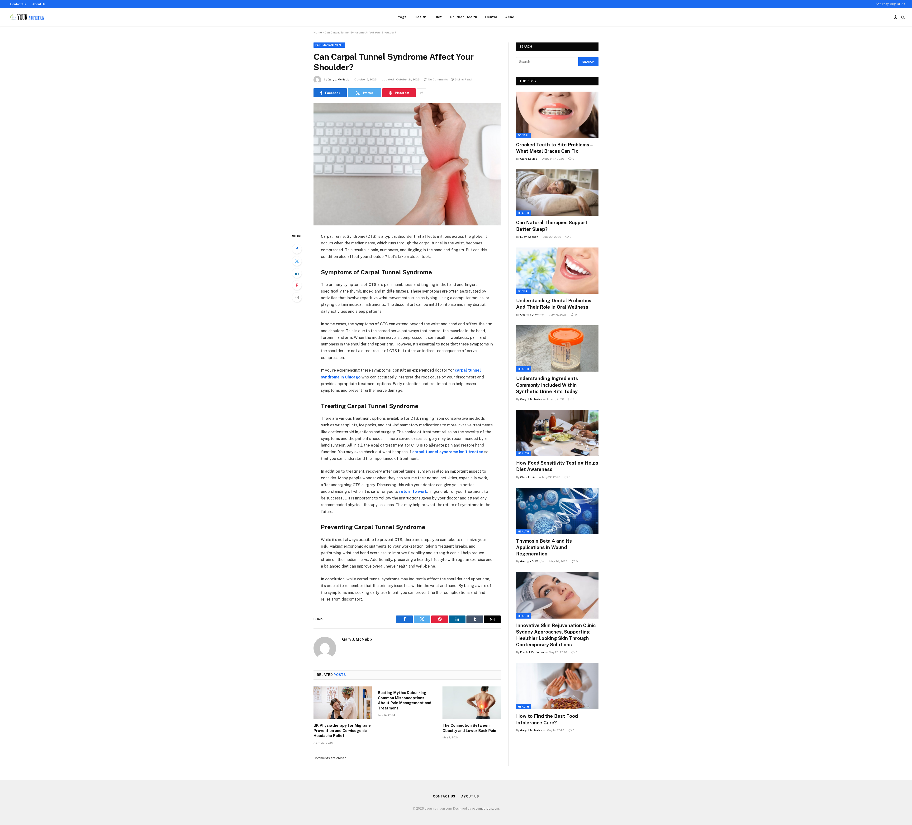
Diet (438, 17)
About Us (39, 4)
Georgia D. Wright (532, 314)
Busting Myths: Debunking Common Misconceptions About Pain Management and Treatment (404, 700)
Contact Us (18, 4)
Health (420, 17)
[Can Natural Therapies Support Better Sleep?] (557, 192)
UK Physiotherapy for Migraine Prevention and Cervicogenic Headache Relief (342, 730)
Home (318, 32)
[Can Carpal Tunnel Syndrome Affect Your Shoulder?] (407, 164)
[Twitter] (297, 261)
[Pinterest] (297, 285)
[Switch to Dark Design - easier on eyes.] (895, 17)
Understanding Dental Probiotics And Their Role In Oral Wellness (553, 304)
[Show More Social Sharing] (421, 92)
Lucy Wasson (529, 236)
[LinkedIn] (297, 273)
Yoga (402, 17)
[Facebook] (297, 249)
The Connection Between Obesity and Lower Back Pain (469, 728)
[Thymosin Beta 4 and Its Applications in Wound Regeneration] (557, 511)
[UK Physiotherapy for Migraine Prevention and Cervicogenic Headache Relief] (343, 702)
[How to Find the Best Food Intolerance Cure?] (557, 686)
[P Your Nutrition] (26, 17)
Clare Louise (528, 158)
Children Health (463, 17)
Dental (491, 17)
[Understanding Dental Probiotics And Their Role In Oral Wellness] (557, 270)
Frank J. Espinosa (532, 652)
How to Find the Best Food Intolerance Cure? (547, 719)
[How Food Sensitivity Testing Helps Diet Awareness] (557, 433)
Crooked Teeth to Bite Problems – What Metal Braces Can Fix (554, 148)
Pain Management (329, 45)
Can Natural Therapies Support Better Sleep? (551, 226)
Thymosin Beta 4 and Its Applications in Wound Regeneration (544, 547)
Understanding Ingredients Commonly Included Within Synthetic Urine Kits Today (547, 385)
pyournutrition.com (485, 808)
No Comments (438, 79)
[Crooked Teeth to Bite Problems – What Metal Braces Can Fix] (557, 115)
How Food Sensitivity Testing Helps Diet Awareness (557, 466)
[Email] (297, 297)
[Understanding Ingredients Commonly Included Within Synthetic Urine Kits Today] (557, 348)
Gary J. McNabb (338, 79)
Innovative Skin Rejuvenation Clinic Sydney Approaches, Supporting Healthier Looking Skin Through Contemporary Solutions (556, 635)
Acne (509, 17)
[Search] (902, 17)
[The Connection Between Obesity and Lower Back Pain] (471, 702)
